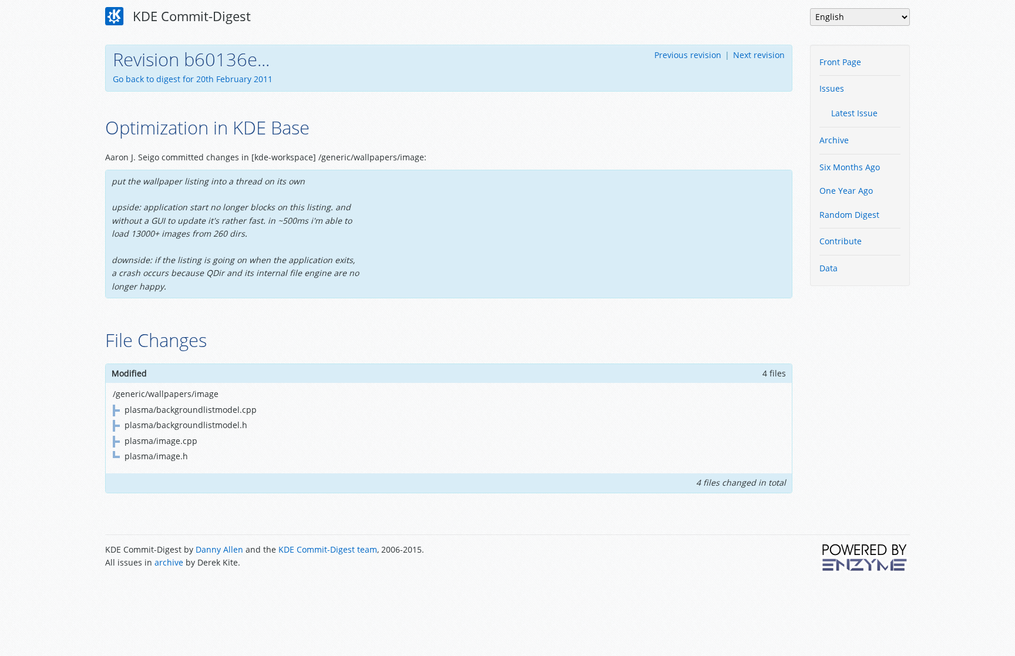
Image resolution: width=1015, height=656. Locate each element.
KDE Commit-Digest (190, 16)
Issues (831, 88)
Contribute (840, 241)
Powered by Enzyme (865, 557)
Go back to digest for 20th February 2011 (193, 79)
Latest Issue (854, 113)
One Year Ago (846, 190)
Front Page (840, 62)
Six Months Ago (849, 167)
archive (168, 562)
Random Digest (849, 214)
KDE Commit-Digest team (327, 549)
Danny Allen (219, 549)
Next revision (759, 54)
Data (828, 268)
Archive (834, 140)
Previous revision (687, 54)
